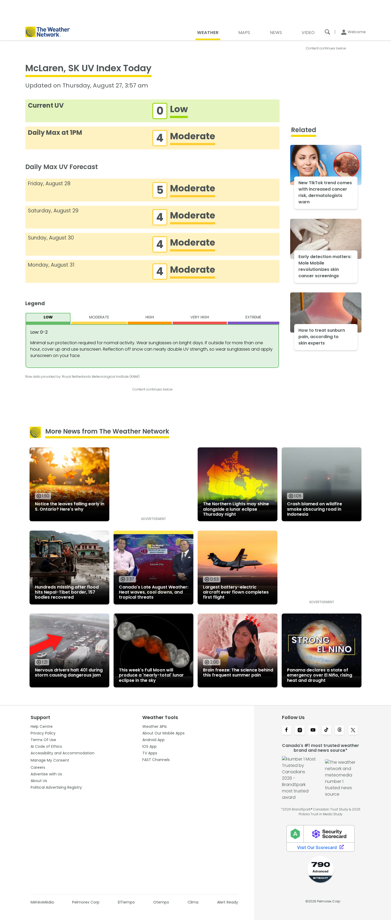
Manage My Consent (50, 760)
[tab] (48, 318)
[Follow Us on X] (353, 730)
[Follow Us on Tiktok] (326, 730)
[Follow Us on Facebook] (286, 730)
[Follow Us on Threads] (339, 730)
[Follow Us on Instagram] (299, 730)
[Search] (327, 32)
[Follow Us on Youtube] (313, 730)
